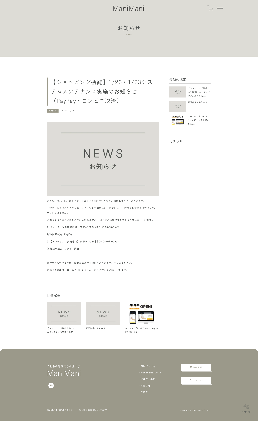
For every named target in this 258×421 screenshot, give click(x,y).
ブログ (144, 392)
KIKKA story (147, 365)
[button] (219, 8)
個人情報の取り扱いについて (93, 410)
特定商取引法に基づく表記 (60, 410)
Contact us (196, 380)
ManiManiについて (151, 372)
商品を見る (196, 367)
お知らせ (52, 110)
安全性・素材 (147, 379)
